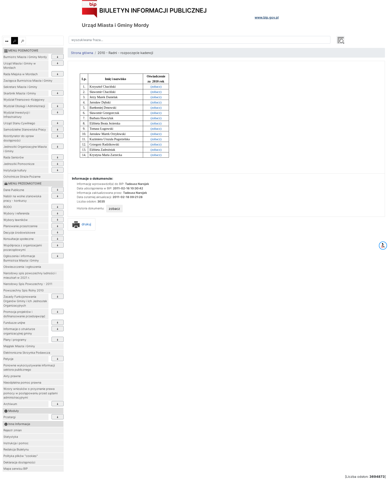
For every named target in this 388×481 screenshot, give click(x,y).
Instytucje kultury (14, 170)
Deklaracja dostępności (19, 462)
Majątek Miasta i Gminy (19, 346)
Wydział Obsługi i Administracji (24, 106)
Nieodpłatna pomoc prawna (22, 382)
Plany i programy (14, 339)
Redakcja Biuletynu (16, 449)
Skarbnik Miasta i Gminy (19, 93)
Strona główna (82, 53)
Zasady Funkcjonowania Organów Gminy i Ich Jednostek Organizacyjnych (25, 301)
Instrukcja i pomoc (15, 443)
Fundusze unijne (14, 322)
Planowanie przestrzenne (20, 226)
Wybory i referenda (16, 213)
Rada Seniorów (13, 157)
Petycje (8, 359)
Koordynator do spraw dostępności (18, 138)
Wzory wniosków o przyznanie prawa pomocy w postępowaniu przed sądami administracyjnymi (30, 393)
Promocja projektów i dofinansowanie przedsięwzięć (24, 314)
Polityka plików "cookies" (20, 456)
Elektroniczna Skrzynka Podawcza (26, 352)
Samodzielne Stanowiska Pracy (24, 129)
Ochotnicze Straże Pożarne (21, 176)
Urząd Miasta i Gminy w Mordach (19, 66)
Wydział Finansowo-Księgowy (23, 99)
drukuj (86, 224)
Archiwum (10, 404)
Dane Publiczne (13, 190)
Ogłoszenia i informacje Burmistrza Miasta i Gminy (21, 258)
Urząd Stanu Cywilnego (19, 123)
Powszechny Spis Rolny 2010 (23, 290)
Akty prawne (12, 376)
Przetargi (9, 417)
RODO (7, 207)
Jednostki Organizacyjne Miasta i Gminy (25, 149)
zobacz (114, 209)
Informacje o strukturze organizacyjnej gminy (19, 331)
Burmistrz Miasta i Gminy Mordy (25, 57)
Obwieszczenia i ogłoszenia (22, 266)
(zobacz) (156, 86)
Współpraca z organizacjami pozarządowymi (22, 247)
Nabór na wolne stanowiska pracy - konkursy (22, 198)
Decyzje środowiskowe (19, 232)
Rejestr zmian (12, 430)
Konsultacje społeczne (18, 238)
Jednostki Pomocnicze (18, 164)
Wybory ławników (15, 220)
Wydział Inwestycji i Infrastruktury (16, 115)
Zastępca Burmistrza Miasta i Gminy (27, 80)
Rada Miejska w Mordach (20, 74)
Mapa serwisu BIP (15, 468)
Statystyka (10, 436)
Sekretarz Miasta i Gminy (20, 87)
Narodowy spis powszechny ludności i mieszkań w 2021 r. (29, 275)
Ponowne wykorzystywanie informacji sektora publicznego (29, 367)
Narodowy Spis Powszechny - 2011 (27, 284)
